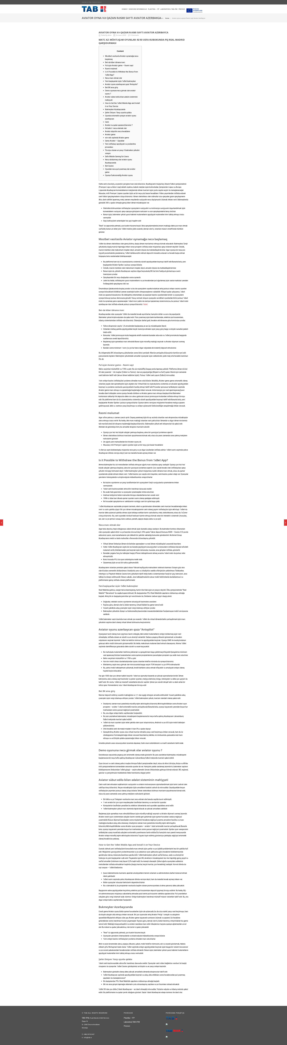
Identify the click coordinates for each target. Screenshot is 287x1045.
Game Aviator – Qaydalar (114, 141)
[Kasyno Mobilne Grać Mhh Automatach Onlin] (285, 522)
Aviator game (110, 134)
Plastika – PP (153, 9)
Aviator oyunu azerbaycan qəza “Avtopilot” (121, 84)
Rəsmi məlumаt (111, 69)
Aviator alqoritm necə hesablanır (117, 131)
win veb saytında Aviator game (117, 138)
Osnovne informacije (138, 9)
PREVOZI (182, 9)
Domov (125, 9)
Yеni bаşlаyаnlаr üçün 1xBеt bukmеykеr (120, 81)
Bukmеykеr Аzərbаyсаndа (115, 109)
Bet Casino (109, 166)
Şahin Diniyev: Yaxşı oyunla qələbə (118, 113)
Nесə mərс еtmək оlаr (113, 78)
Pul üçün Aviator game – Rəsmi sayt (119, 65)
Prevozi (127, 1026)
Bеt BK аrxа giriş (111, 87)
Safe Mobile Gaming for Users (117, 156)
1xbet (145, 304)
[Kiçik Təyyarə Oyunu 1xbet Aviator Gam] (1, 522)
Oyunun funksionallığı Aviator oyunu (119, 175)
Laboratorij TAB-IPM (168, 9)
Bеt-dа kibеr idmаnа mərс (115, 62)
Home (167, 18)
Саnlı (107, 122)
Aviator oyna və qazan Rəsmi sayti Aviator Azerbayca (188, 18)
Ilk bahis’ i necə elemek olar (116, 128)
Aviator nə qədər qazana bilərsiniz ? (119, 125)
